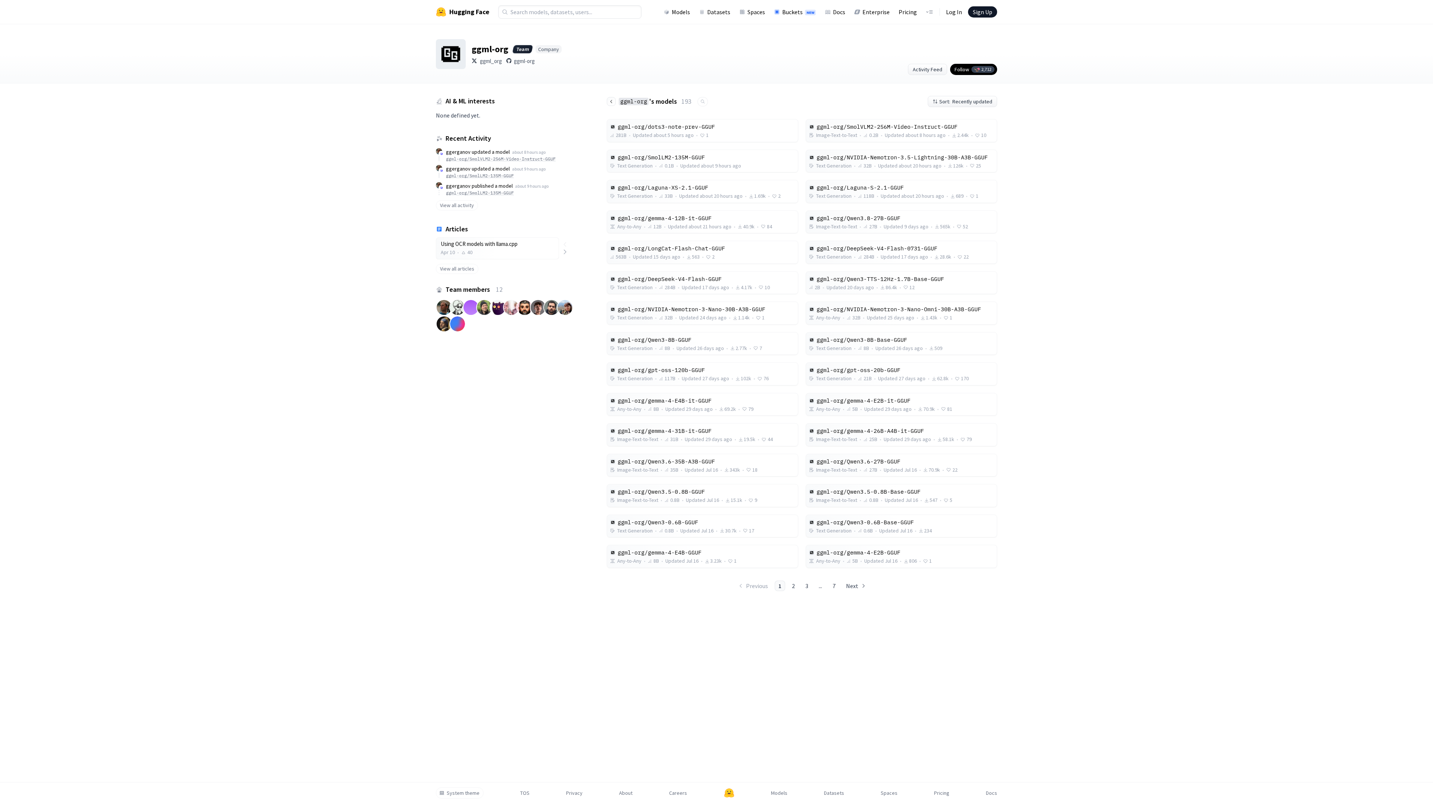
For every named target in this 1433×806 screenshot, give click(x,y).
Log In (954, 12)
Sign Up (982, 12)
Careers (678, 793)
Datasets (718, 12)
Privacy (574, 793)
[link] (497, 248)
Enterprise (876, 12)
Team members (474, 289)
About (626, 793)
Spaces (756, 12)
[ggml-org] (451, 54)
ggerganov (458, 152)
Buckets (798, 12)
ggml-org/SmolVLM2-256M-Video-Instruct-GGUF (501, 159)
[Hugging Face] (729, 793)
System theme (463, 793)
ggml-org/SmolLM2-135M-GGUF (480, 175)
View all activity (457, 205)
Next (852, 586)
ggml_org (491, 61)
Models (681, 12)
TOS (525, 793)
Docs (839, 12)
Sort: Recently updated (965, 101)
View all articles (457, 268)
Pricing (908, 12)
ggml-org (524, 61)
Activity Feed (927, 69)
